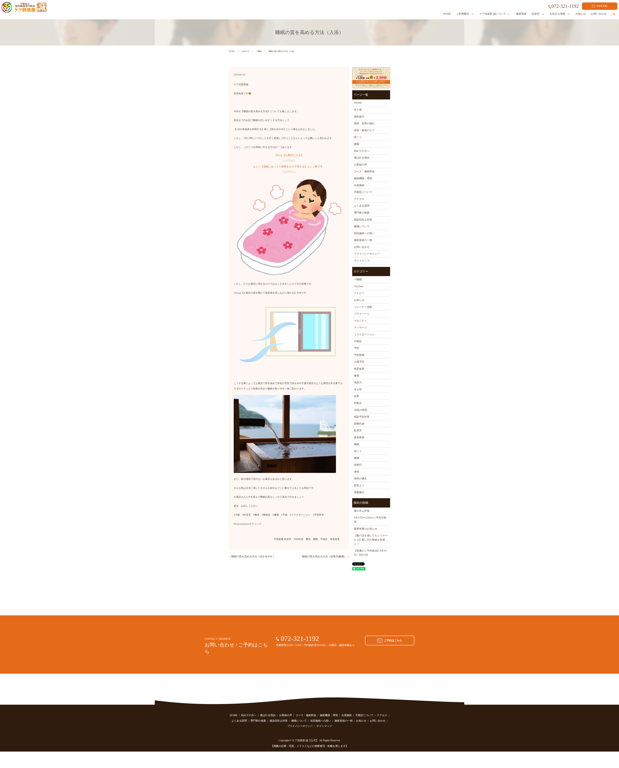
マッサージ (360, 327)
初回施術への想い (364, 233)
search (614, 13)
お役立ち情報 (557, 13)
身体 (356, 471)
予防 (356, 348)
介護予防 (359, 361)
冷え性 (358, 389)
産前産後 (359, 437)
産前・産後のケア (364, 130)
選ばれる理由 (361, 157)
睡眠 (356, 444)
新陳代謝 (359, 423)
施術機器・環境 (363, 178)
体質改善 (359, 368)
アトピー (359, 293)
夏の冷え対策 (361, 510)
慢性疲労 (359, 116)
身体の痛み (360, 478)
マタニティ (360, 320)
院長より (359, 485)
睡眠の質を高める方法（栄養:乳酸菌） (324, 556)
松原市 (358, 430)
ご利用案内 (462, 13)
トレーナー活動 (363, 307)
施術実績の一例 (363, 240)
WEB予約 (601, 6)
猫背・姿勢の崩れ (364, 123)
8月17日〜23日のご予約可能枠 (370, 519)
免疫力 (358, 382)
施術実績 (521, 13)
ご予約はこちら (393, 640)
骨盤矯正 (359, 492)
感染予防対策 (361, 416)
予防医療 (278, 539)
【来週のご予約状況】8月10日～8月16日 (370, 552)
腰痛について (361, 226)
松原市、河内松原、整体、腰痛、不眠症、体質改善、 (313, 539)
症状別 (535, 13)
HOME (447, 13)
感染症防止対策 (363, 219)
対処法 (358, 403)
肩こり (358, 137)
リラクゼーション (364, 334)
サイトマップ (361, 260)
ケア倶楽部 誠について (492, 13)
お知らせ (580, 13)
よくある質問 (361, 205)
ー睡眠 (259, 51)
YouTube (358, 286)
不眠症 (358, 341)
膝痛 (356, 144)
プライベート (361, 313)
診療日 (358, 464)
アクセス (359, 199)
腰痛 (356, 458)
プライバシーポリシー (367, 253)
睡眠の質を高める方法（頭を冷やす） (253, 556)
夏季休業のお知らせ (365, 528)
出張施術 (359, 185)
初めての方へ (361, 151)
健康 (356, 375)
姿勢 (356, 396)
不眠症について (363, 192)
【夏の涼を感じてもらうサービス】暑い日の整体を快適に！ (371, 539)
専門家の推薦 (361, 212)
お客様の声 (360, 164)
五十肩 (358, 109)
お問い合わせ (598, 13)
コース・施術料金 (364, 171)
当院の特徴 (360, 410)
